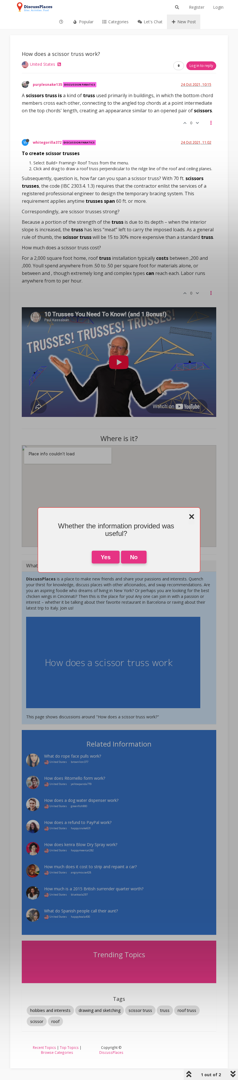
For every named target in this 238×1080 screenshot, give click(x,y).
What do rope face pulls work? (72, 756)
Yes (106, 557)
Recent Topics (44, 1047)
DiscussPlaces (111, 1052)
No (134, 557)
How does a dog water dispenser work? (81, 800)
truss (165, 1010)
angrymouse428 (81, 872)
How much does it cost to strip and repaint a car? (90, 866)
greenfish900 (79, 806)
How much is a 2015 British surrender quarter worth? (93, 888)
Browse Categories (57, 1052)
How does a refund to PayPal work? (77, 822)
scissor (36, 1021)
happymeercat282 (82, 850)
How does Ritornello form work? (74, 778)
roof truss (187, 1010)
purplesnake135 (47, 84)
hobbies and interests (50, 1010)
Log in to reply (201, 65)
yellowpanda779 (81, 784)
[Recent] (61, 22)
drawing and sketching (99, 1010)
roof (55, 1021)
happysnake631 (81, 828)
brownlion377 (79, 762)
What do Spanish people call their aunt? (81, 911)
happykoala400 (80, 917)
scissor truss (140, 1010)
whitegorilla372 (47, 142)
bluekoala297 (79, 894)
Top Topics (69, 1047)
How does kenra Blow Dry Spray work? (80, 844)
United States (42, 64)
